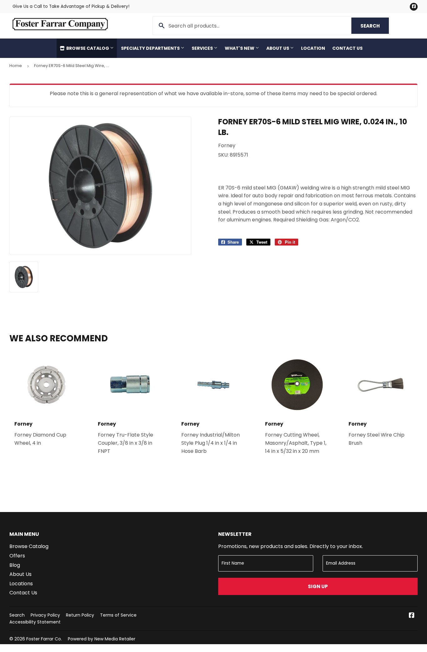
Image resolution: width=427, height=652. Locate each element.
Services (203, 48)
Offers (17, 555)
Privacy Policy (45, 615)
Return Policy (80, 615)
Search (374, 26)
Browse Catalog (87, 48)
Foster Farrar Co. (44, 639)
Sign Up (318, 586)
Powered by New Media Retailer (101, 639)
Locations (21, 583)
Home (15, 66)
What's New (240, 48)
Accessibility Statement (35, 622)
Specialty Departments (151, 48)
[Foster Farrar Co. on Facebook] (411, 615)
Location (313, 48)
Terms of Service (118, 615)
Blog (14, 565)
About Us (278, 48)
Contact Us (347, 48)
